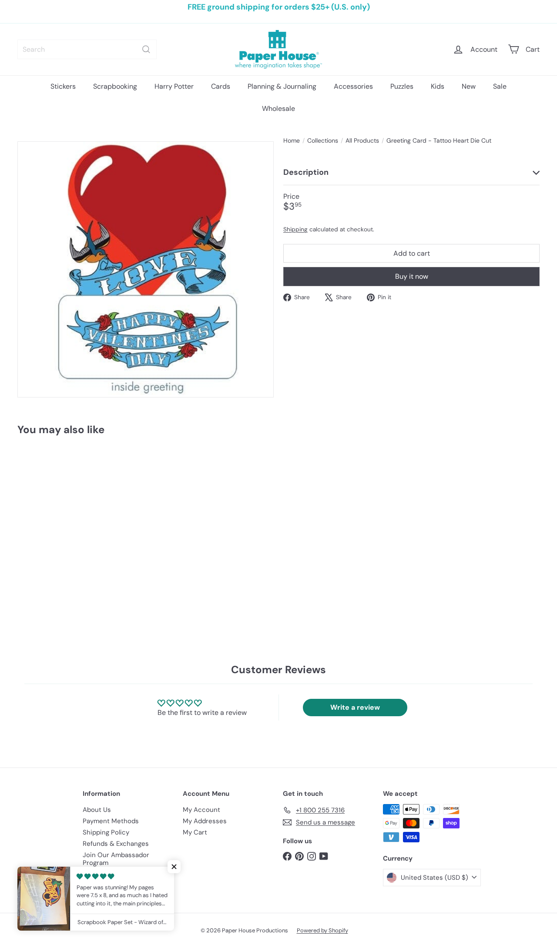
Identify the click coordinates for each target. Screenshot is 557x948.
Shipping (295, 229)
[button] (174, 866)
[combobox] (87, 49)
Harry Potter (174, 86)
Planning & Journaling (282, 86)
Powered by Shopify (322, 930)
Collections (322, 140)
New (469, 86)
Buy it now (411, 276)
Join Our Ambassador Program (116, 859)
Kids (437, 86)
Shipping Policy (106, 832)
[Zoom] (145, 269)
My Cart (195, 832)
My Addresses (205, 821)
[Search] (146, 49)
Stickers (63, 86)
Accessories (353, 86)
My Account (201, 809)
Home (291, 140)
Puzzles (401, 86)
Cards (220, 86)
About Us (97, 809)
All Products (362, 140)
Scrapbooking (115, 86)
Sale (500, 86)
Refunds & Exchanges (116, 843)
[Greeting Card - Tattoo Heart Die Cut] (57, 516)
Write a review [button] (355, 707)
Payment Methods (111, 821)
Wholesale (278, 108)
